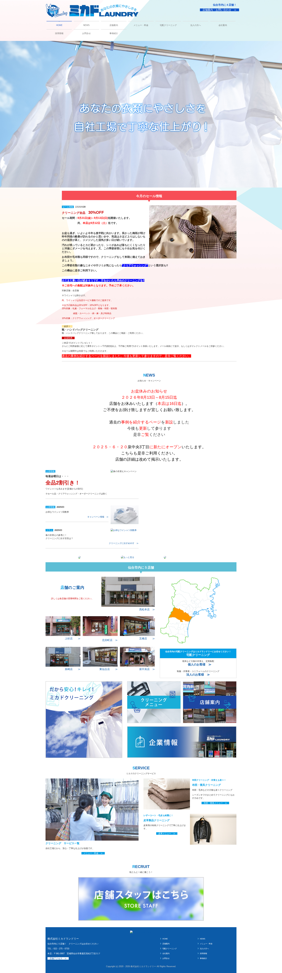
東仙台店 (104, 669)
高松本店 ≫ (147, 609)
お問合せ (86, 33)
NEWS (86, 25)
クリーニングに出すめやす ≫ (124, 543)
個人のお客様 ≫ (199, 664)
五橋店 (143, 638)
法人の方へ (195, 25)
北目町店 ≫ (110, 640)
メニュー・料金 (140, 25)
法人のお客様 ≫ (198, 674)
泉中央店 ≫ (147, 669)
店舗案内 (114, 25)
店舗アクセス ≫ (58, 958)
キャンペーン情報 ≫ (98, 517)
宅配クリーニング (168, 25)
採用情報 (59, 33)
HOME (59, 25)
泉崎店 (69, 669)
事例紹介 (114, 33)
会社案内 (223, 25)
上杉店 (69, 638)
